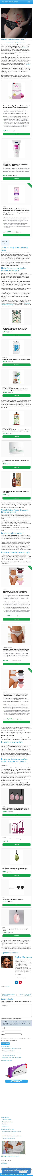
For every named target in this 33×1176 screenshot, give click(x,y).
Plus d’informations (13, 1172)
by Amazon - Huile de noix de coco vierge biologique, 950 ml (16, 359)
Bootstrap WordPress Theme (19, 1174)
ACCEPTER (23, 1172)
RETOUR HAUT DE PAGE (10, 1156)
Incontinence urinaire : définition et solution (11, 1048)
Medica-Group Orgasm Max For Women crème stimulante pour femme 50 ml (15, 164)
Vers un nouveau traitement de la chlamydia (11, 1053)
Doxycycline (4, 1124)
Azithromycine (5, 1126)
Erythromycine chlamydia (7, 1121)
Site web (3, 1034)
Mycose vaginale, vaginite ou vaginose (8, 995)
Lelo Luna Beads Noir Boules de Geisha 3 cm (12, 899)
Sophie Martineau (20, 42)
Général (7, 986)
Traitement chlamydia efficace (8, 1050)
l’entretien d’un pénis (24, 47)
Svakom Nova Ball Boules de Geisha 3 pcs (12, 839)
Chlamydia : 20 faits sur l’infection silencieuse (11, 1057)
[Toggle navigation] (29, 2)
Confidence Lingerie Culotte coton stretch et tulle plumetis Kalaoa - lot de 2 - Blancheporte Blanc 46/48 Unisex (16, 651)
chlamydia (28, 64)
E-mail (3, 1031)
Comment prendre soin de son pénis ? (25, 995)
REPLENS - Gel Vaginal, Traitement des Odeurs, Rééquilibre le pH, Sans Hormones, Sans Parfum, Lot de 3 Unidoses (16, 210)
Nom (2, 1028)
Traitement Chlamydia (6, 1119)
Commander (16, 133)
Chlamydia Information (10, 2)
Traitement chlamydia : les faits (8, 1055)
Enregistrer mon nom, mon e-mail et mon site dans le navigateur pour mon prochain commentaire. (15, 1039)
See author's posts (21, 978)
